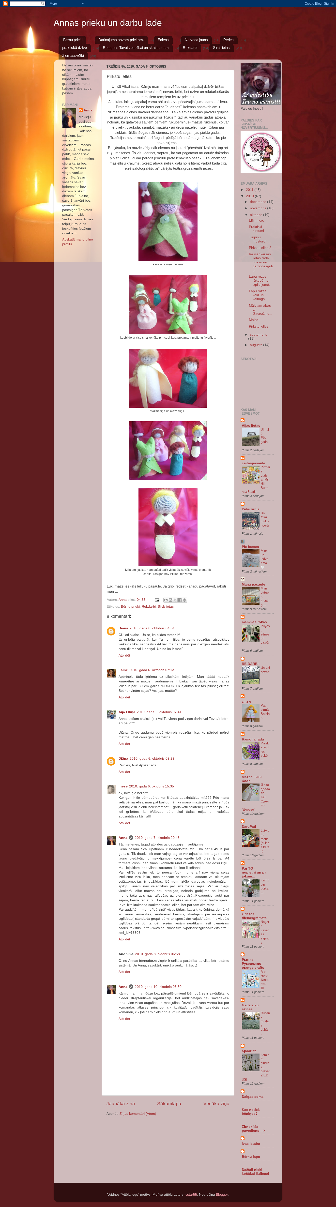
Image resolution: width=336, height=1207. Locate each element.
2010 (250, 196)
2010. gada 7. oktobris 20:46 (157, 838)
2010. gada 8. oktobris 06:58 (157, 954)
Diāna (123, 628)
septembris (258, 334)
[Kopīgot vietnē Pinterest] (184, 600)
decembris (258, 202)
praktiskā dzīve (74, 47)
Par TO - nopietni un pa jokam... (254, 872)
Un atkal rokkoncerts (265, 519)
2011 (250, 190)
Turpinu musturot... (259, 239)
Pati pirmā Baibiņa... (265, 712)
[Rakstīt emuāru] (170, 600)
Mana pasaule (253, 584)
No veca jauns (196, 40)
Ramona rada (253, 739)
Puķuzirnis (251, 509)
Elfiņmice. (256, 220)
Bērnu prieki (72, 40)
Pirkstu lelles (258, 326)
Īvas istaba (251, 1144)
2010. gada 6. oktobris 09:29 (152, 758)
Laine (123, 670)
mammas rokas (254, 622)
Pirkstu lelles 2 (260, 248)
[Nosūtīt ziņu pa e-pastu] (156, 600)
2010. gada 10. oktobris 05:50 (158, 987)
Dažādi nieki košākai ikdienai (255, 1172)
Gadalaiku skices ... (250, 1007)
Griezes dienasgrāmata (254, 916)
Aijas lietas (251, 425)
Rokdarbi (190, 47)
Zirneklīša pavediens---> (253, 1128)
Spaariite (249, 1051)
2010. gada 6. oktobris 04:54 (152, 628)
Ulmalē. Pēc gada (265, 436)
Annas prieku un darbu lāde (108, 23)
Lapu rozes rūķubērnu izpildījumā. (259, 280)
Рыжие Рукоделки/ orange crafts (253, 963)
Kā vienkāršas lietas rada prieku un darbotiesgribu (261, 262)
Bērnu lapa (251, 1157)
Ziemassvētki (73, 55)
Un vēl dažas (265, 670)
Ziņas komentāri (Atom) (138, 1114)
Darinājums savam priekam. (121, 40)
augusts (256, 345)
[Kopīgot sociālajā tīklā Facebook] (179, 600)
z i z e (246, 701)
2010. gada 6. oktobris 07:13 (151, 670)
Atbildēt (124, 655)
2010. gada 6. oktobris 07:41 (159, 712)
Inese (123, 786)
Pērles (228, 40)
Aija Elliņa (127, 712)
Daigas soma (252, 1097)
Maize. (254, 320)
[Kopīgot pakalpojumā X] (175, 600)
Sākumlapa (169, 1103)
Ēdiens (163, 40)
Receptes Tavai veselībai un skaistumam (136, 47)
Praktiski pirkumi (256, 229)
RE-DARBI (250, 664)
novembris (258, 208)
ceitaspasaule (253, 463)
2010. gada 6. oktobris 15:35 (151, 786)
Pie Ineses (250, 547)
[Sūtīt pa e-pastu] (165, 600)
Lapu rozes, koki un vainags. (258, 295)
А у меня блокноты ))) (265, 980)
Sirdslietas (221, 47)
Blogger (222, 1194)
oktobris (256, 215)
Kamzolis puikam (265, 886)
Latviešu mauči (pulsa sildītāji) (265, 841)
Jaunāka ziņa (121, 1103)
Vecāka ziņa (216, 1103)
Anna (123, 838)
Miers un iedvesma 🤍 (265, 559)
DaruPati (249, 827)
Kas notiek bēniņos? (251, 1112)
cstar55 (191, 1194)
